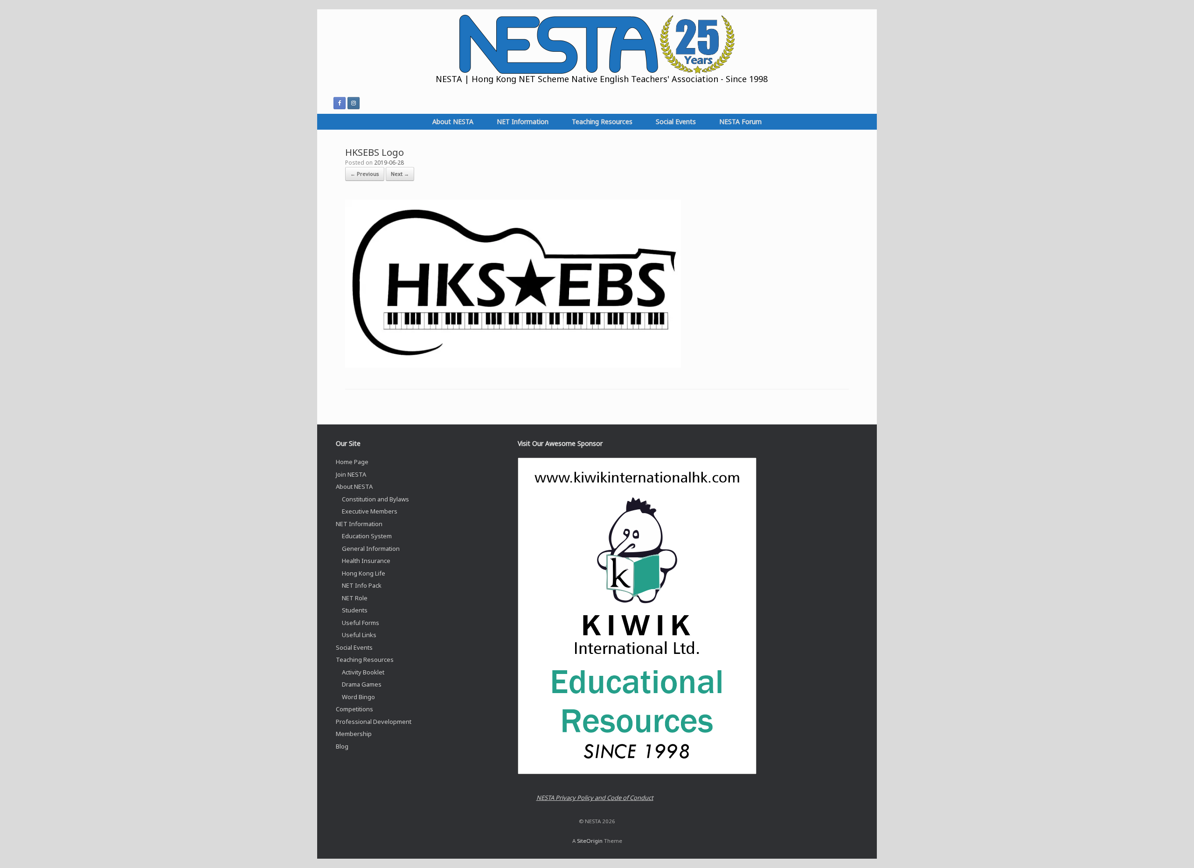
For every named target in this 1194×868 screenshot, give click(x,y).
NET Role (355, 598)
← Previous (364, 173)
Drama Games (362, 684)
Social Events (676, 121)
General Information (371, 548)
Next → (400, 173)
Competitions (354, 709)
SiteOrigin (590, 840)
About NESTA (452, 121)
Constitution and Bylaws (375, 499)
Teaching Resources (602, 121)
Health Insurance (366, 560)
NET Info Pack (362, 585)
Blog (342, 746)
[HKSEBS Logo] (513, 365)
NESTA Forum (740, 121)
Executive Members (369, 511)
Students (355, 610)
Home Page (352, 462)
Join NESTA (351, 474)
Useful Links (359, 635)
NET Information (522, 121)
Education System (367, 536)
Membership (354, 733)
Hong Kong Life (363, 573)
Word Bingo (358, 697)
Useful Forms (360, 622)
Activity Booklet (363, 672)
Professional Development (373, 721)
